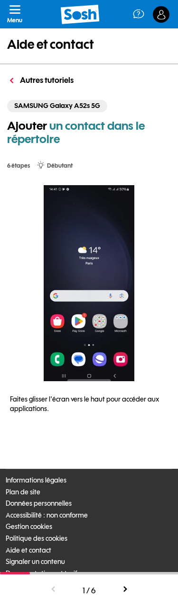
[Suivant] (125, 590)
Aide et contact (50, 44)
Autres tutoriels (46, 80)
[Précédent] (54, 590)
